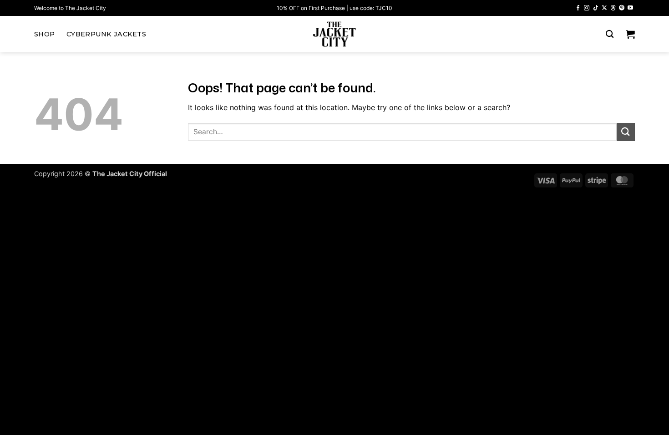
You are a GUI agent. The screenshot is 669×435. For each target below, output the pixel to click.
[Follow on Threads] (613, 8)
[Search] (609, 34)
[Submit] (626, 132)
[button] (630, 34)
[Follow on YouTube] (630, 8)
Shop (44, 34)
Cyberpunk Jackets (106, 34)
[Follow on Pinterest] (621, 8)
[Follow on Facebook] (578, 8)
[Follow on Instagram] (586, 8)
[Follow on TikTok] (595, 8)
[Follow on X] (604, 8)
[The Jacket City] (334, 34)
